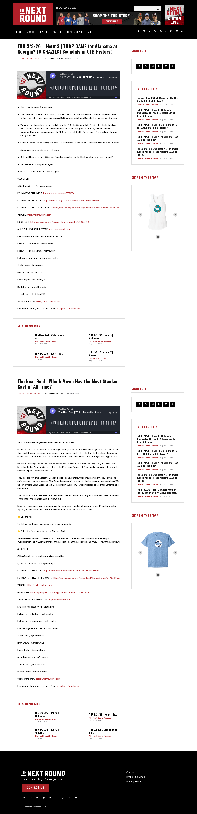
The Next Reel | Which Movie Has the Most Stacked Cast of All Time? (157, 99)
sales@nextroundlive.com (48, 301)
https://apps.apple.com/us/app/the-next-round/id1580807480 (59, 222)
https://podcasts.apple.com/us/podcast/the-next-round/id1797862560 (86, 207)
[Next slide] (175, 215)
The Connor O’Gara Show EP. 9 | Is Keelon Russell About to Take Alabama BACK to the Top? (157, 151)
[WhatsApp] (152, 66)
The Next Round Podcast (28, 58)
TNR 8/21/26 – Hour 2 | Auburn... (101, 353)
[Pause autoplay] (158, 237)
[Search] (158, 8)
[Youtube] (182, 31)
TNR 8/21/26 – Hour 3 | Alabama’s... (101, 337)
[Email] (166, 66)
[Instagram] (144, 31)
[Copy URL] (172, 66)
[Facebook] (139, 31)
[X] (177, 31)
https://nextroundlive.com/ (39, 215)
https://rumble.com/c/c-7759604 (58, 193)
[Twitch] (171, 31)
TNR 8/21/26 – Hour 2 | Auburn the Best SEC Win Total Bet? (157, 138)
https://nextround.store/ (60, 229)
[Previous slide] (140, 215)
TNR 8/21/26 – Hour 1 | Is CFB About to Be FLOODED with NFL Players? (156, 126)
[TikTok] (166, 31)
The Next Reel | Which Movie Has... (49, 337)
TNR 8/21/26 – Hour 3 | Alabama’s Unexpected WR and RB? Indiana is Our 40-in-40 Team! (156, 113)
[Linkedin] (150, 31)
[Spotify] (160, 31)
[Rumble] (155, 31)
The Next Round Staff (53, 58)
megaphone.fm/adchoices (68, 308)
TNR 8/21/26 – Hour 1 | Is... (49, 353)
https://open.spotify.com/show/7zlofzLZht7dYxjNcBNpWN (71, 200)
